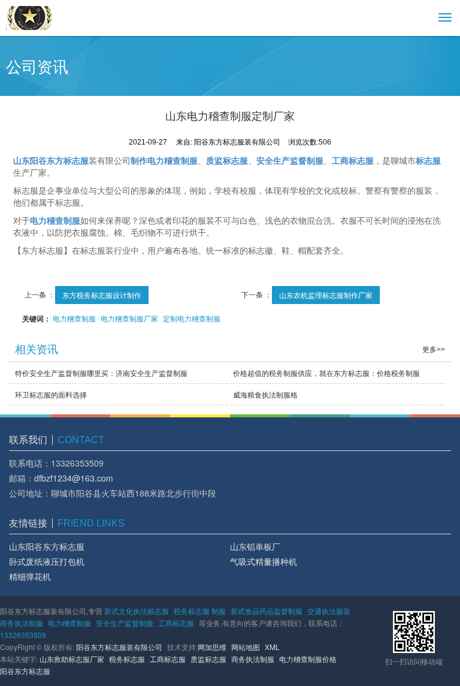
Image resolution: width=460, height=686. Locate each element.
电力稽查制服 (74, 318)
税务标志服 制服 (200, 611)
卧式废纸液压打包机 (46, 561)
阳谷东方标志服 (25, 671)
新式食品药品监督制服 (266, 611)
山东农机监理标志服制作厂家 (326, 295)
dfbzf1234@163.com (73, 478)
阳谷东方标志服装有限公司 (119, 647)
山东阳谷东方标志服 (46, 546)
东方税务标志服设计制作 (101, 295)
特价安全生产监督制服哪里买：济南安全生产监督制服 (101, 373)
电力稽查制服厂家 (129, 318)
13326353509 (23, 635)
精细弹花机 (30, 576)
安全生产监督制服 (124, 623)
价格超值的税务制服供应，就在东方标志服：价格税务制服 (326, 373)
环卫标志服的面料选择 (51, 394)
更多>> (433, 349)
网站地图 (245, 647)
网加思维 (212, 647)
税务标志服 (127, 659)
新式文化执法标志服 (136, 611)
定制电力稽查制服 (191, 318)
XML (272, 647)
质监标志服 (208, 659)
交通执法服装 (328, 611)
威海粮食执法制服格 (265, 394)
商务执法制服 (21, 623)
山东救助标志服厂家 (72, 659)
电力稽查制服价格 (308, 659)
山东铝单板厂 (255, 546)
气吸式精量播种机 (263, 561)
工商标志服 (176, 623)
